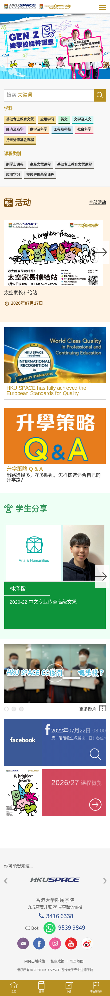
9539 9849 (71, 927)
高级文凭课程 (40, 164)
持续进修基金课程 (20, 140)
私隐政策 (57, 961)
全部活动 (97, 202)
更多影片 (87, 709)
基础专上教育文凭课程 (74, 164)
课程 (41, 991)
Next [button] (102, 252)
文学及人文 (82, 119)
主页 (13, 991)
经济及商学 (14, 129)
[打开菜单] (102, 6)
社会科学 (84, 129)
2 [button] (13, 709)
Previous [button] (5, 881)
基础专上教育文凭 (20, 119)
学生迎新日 (96, 991)
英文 (64, 119)
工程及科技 (62, 129)
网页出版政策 (34, 961)
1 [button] (6, 709)
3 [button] (21, 709)
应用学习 (47, 119)
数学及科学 (38, 129)
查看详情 (55, 579)
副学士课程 (14, 164)
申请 (68, 991)
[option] (55, 46)
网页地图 (77, 961)
